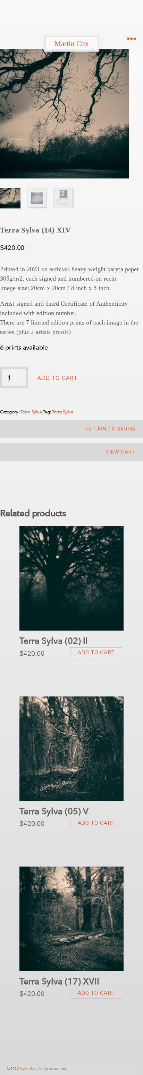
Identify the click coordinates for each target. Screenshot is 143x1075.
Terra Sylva (31, 412)
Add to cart (57, 377)
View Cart (120, 451)
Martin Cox (71, 43)
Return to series (109, 428)
